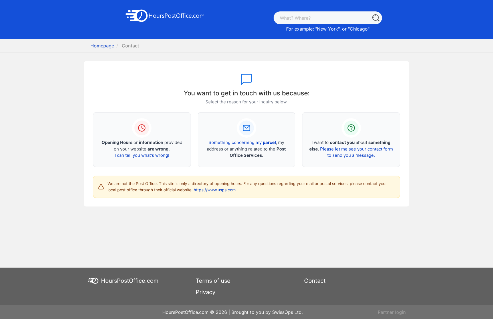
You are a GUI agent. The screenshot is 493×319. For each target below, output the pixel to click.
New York (327, 29)
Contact (315, 280)
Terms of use (213, 280)
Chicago (359, 29)
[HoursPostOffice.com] (165, 15)
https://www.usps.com (215, 189)
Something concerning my (242, 142)
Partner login (392, 312)
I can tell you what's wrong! (142, 155)
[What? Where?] (375, 17)
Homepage (102, 46)
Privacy (205, 292)
